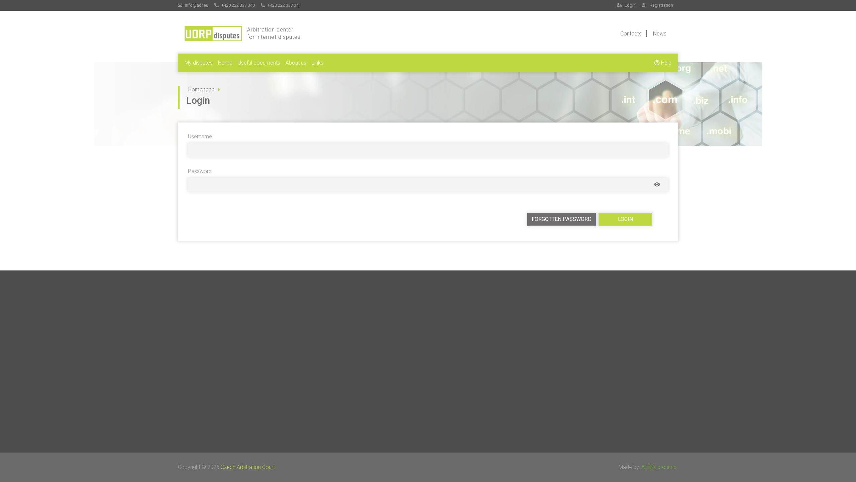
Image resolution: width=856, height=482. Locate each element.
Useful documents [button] (259, 63)
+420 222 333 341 (283, 5)
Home (225, 63)
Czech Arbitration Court (248, 467)
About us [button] (296, 63)
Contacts (631, 33)
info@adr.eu (196, 5)
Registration (661, 5)
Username (200, 136)
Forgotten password (562, 219)
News (659, 33)
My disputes (199, 63)
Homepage (201, 89)
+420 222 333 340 (237, 5)
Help (665, 63)
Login (630, 5)
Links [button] (317, 63)
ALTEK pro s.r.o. (659, 467)
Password (200, 171)
